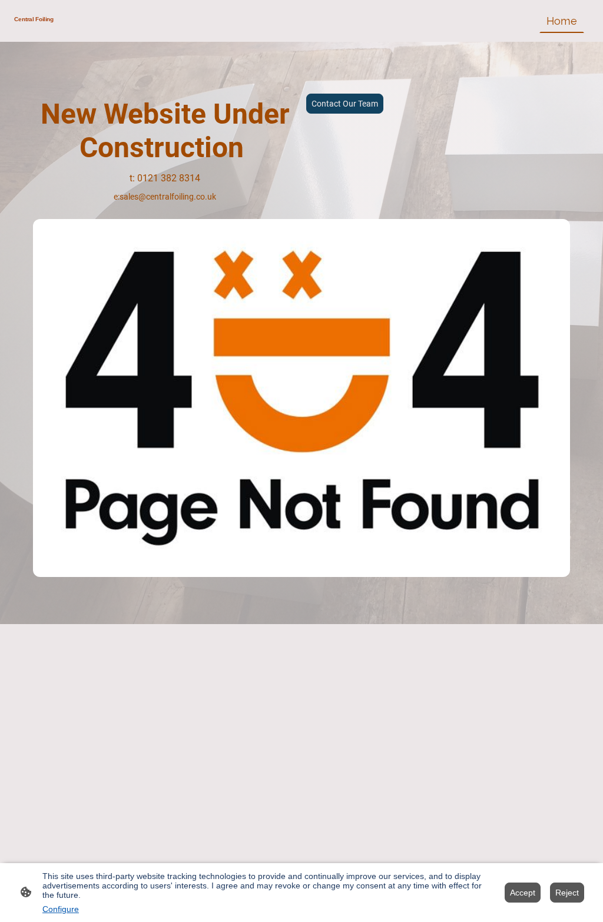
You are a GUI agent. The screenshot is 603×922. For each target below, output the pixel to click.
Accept (522, 892)
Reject (567, 892)
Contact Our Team (345, 103)
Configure (60, 909)
